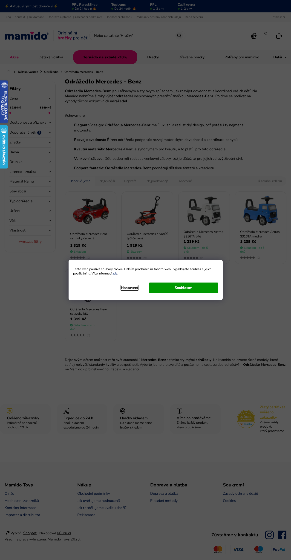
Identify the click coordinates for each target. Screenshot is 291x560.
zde (114, 273)
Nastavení (129, 287)
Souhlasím (183, 287)
